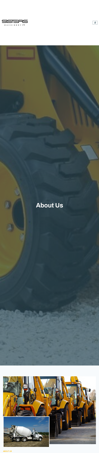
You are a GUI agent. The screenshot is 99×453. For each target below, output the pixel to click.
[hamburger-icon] (95, 23)
